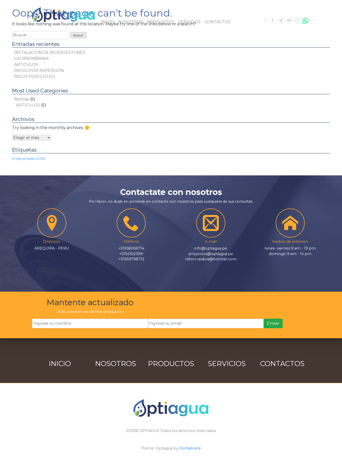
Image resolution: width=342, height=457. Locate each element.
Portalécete (190, 448)
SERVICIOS (189, 22)
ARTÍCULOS (26, 64)
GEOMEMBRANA (31, 58)
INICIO (107, 22)
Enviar (273, 323)
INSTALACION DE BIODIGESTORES (49, 52)
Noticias (21, 99)
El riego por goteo (23, 158)
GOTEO (40, 158)
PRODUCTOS (160, 22)
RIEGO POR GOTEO (34, 76)
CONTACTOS (218, 22)
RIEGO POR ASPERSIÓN (39, 70)
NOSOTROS (130, 22)
